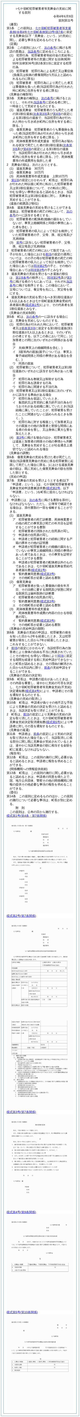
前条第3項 (28, 328)
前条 (47, 667)
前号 (19, 242)
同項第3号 (37, 270)
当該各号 (33, 51)
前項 (48, 254)
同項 (60, 655)
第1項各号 (22, 277)
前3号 (20, 437)
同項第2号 (40, 266)
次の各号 (50, 47)
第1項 (15, 180)
